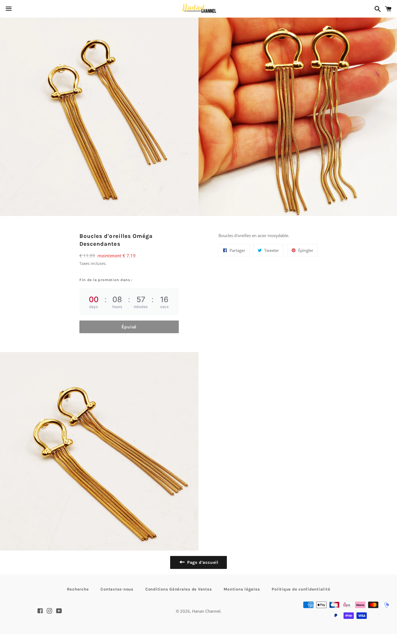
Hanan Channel (206, 611)
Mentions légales (242, 589)
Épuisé (129, 326)
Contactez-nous (116, 589)
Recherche (78, 589)
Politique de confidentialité (301, 589)
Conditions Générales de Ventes (178, 589)
